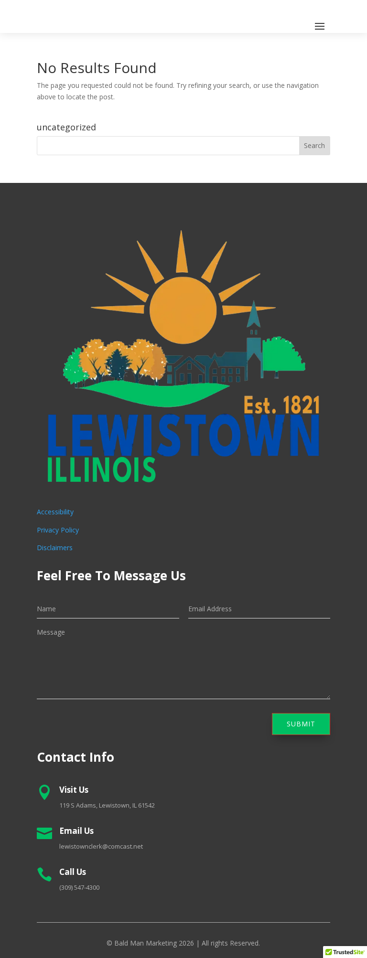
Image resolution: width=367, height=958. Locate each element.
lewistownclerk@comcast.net (101, 846)
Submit (301, 723)
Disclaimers (55, 547)
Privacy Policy (58, 529)
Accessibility (55, 511)
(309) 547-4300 (79, 887)
